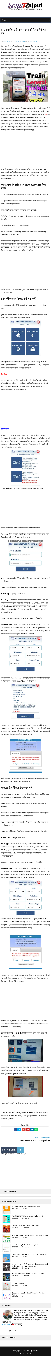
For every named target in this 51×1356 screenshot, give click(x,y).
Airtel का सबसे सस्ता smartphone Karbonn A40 (27, 1216)
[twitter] (20, 1353)
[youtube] (30, 1353)
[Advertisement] (25, 151)
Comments (33, 41)
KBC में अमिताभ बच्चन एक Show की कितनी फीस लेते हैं (28, 1274)
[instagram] (27, 1353)
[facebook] (24, 1353)
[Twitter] (10, 1330)
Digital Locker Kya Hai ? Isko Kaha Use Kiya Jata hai (29, 1254)
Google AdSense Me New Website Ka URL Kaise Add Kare (29, 1294)
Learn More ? (6, 1324)
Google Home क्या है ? (19, 1283)
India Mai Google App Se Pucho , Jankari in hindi (28, 1245)
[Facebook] (4, 1330)
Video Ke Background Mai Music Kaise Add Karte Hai (30, 1235)
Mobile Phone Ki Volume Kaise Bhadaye (26, 1206)
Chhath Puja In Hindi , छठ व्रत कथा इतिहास (25, 1226)
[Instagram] (15, 1330)
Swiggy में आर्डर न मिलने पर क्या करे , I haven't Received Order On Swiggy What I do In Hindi (30, 1265)
